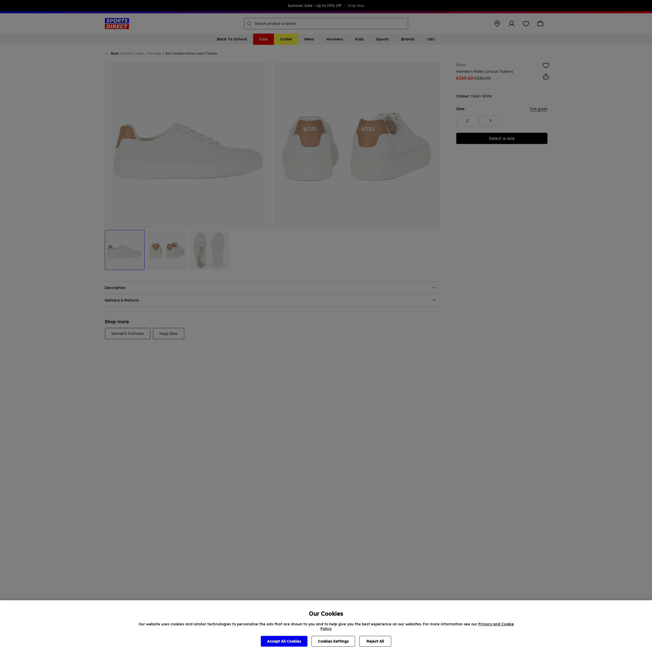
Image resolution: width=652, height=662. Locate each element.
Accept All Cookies (284, 641)
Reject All (375, 641)
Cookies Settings (333, 641)
